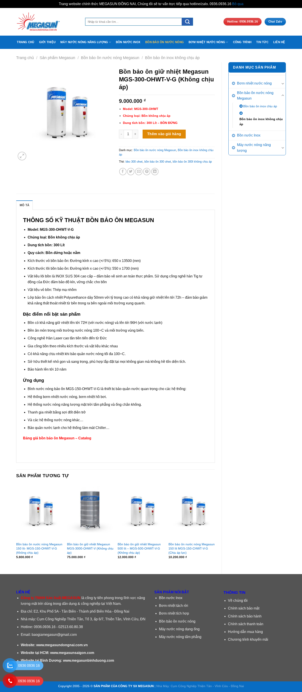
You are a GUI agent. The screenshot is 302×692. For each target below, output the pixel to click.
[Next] (214, 525)
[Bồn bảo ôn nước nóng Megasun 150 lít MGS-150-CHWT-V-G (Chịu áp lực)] (191, 512)
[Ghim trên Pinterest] (146, 171)
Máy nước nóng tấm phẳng (180, 637)
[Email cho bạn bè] (138, 171)
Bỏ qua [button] (237, 4)
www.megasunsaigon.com (72, 653)
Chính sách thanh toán (245, 624)
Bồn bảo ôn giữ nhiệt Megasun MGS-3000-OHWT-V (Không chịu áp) (90, 548)
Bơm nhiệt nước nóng (254, 83)
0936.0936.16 (44, 627)
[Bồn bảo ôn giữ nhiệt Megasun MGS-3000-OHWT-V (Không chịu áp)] (90, 512)
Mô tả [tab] (24, 205)
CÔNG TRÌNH (242, 42)
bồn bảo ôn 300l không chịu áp (192, 161)
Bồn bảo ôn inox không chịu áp (172, 57)
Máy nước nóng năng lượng (254, 147)
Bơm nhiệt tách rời (173, 605)
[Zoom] (22, 156)
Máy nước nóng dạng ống (179, 629)
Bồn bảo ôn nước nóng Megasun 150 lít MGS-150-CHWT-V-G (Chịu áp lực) (191, 548)
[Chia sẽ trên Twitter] (130, 171)
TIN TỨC (262, 42)
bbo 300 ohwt (134, 161)
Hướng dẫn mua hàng (245, 632)
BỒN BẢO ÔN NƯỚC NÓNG (164, 42)
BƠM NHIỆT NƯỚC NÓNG (207, 42)
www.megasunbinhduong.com (88, 660)
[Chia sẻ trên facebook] (122, 171)
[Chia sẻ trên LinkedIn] (155, 171)
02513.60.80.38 (70, 627)
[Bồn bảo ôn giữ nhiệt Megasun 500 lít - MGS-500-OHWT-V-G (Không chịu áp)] (141, 512)
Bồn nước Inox (248, 135)
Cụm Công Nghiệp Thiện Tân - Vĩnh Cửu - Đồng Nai (207, 686)
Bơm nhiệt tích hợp (174, 613)
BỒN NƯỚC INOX (128, 42)
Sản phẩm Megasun (57, 57)
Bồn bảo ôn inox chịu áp (260, 106)
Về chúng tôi (238, 600)
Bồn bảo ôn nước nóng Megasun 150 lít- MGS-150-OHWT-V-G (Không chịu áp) (39, 548)
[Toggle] (283, 83)
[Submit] (187, 21)
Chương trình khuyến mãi (248, 639)
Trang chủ (25, 57)
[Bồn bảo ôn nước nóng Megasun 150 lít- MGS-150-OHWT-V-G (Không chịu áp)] (39, 512)
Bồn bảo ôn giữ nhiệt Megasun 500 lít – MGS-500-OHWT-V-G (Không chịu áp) (139, 548)
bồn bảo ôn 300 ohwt (157, 161)
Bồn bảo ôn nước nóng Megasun (110, 57)
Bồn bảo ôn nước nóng (177, 621)
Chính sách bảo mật (243, 608)
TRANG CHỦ (25, 42)
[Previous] (16, 525)
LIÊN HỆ (279, 42)
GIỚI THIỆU (47, 42)
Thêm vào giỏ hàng (164, 134)
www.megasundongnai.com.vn (62, 645)
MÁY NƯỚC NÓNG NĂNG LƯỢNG (84, 42)
